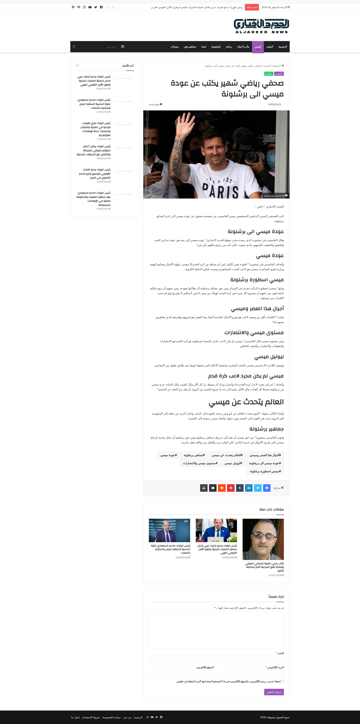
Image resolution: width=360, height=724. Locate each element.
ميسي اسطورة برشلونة (264, 471)
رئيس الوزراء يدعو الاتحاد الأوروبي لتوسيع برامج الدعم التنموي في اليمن (94, 173)
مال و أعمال (243, 46)
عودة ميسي (167, 455)
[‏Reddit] (222, 488)
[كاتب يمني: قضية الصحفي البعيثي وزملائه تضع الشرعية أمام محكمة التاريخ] (263, 539)
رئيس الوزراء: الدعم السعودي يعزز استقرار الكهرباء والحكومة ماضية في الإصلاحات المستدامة (93, 199)
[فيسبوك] (267, 488)
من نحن (127, 717)
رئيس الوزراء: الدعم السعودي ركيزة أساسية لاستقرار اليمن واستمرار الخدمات (170, 549)
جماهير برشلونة (193, 455)
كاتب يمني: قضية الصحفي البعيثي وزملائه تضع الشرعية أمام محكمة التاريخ (264, 567)
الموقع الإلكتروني (205, 667)
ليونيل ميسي (232, 463)
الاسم (280, 653)
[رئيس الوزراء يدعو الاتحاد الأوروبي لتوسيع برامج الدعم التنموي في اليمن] (123, 178)
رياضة (229, 46)
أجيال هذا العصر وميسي (264, 455)
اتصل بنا (75, 717)
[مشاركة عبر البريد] (213, 488)
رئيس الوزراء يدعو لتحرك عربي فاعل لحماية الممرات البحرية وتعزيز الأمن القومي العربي (217, 549)
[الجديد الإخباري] (261, 26)
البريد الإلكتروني (275, 667)
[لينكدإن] (249, 488)
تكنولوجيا (216, 46)
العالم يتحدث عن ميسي (226, 455)
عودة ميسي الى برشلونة (264, 463)
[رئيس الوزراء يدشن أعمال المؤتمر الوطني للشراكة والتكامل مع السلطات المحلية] (123, 154)
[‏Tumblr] (240, 488)
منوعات (174, 46)
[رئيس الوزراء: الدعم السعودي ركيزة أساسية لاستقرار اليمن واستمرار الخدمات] (169, 530)
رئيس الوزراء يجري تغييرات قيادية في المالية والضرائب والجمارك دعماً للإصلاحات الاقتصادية (95, 129)
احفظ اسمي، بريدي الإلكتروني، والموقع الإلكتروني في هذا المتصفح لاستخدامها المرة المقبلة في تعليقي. (228, 681)
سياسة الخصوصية (111, 717)
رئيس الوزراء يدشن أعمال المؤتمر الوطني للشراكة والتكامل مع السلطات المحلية (93, 150)
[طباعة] (204, 488)
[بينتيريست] (231, 488)
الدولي (269, 46)
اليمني (258, 46)
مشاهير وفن (190, 46)
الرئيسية (282, 46)
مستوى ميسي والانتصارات (199, 463)
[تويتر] (258, 488)
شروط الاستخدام (91, 717)
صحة (203, 46)
